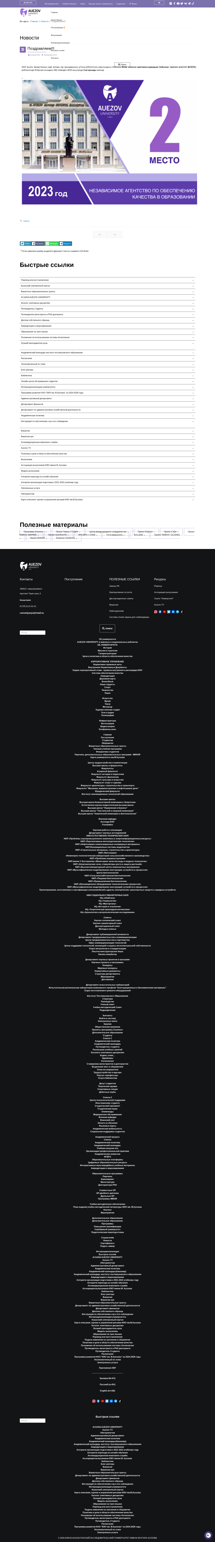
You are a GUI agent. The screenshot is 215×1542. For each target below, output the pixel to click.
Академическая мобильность (107, 1129)
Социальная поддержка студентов (107, 1132)
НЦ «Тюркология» (107, 901)
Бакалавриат (107, 1179)
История (107, 648)
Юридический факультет (107, 791)
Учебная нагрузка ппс (107, 1148)
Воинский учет (107, 1120)
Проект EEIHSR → (38, 538)
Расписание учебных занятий (107, 1050)
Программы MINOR (107, 1199)
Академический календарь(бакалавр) (107, 1271)
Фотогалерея (107, 724)
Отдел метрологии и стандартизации (107, 949)
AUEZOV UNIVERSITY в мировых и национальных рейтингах (107, 642)
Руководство (107, 1001)
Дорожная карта (107, 679)
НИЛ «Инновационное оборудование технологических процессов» (107, 884)
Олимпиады (108, 1112)
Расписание (26, 358)
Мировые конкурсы (107, 968)
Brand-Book (107, 681)
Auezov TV (26, 448)
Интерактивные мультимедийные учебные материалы (107, 1165)
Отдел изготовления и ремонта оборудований (107, 991)
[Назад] (100, 234)
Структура (107, 999)
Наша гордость (107, 684)
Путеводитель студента (107, 1047)
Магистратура (107, 1182)
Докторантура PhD (107, 1185)
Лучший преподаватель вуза (34, 343)
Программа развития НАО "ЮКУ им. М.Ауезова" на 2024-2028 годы (52, 393)
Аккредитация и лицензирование (36, 326)
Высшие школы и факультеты (101, 4)
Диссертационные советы (121, 598)
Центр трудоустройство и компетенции (107, 763)
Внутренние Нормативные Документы (107, 667)
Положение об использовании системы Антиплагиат (45, 337)
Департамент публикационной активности (107, 934)
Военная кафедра (107, 819)
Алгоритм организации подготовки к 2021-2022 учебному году (49, 482)
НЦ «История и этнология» (107, 907)
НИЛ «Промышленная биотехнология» (107, 881)
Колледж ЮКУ (107, 822)
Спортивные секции (107, 1089)
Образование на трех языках (34, 332)
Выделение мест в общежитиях (107, 1067)
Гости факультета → (116, 535)
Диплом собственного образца (35, 320)
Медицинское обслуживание (107, 1114)
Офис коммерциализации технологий (107, 943)
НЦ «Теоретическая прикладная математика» (107, 909)
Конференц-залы (107, 729)
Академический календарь (107, 1044)
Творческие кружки (107, 1086)
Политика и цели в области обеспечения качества (44, 454)
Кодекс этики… (107, 1055)
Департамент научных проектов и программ (107, 959)
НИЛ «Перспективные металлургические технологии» (107, 841)
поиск (108, 628)
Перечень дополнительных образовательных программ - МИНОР (107, 755)
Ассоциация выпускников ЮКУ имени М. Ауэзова (44, 465)
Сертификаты (107, 1243)
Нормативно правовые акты (107, 664)
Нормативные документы (107, 971)
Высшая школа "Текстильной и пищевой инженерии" (107, 811)
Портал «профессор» (107, 1075)
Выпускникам (56, 35)
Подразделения (107, 1010)
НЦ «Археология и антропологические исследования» (107, 912)
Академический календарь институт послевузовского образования (52, 353)
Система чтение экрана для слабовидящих (129, 617)
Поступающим (57, 28)
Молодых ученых (107, 929)
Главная (54, 12)
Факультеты (107, 768)
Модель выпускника (30, 471)
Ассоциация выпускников (166, 592)
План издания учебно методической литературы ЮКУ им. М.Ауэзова (107, 1207)
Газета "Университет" (164, 598)
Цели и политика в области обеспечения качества (108, 656)
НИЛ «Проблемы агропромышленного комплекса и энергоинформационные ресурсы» (107, 839)
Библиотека (26, 375)
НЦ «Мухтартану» (107, 904)
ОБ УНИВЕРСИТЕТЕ (107, 645)
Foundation (107, 825)
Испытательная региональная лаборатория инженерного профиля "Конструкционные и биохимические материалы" (107, 988)
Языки (134, 4)
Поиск (123, 65)
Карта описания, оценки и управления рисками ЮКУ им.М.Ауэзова (52, 500)
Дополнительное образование (107, 1033)
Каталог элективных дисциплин (35, 303)
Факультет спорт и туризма (107, 783)
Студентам (120, 4)
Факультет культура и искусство (107, 780)
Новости (107, 1240)
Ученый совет (107, 1004)
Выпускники (26, 459)
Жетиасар (107, 707)
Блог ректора (27, 370)
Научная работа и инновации (107, 830)
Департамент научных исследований (107, 833)
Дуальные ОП (107, 1196)
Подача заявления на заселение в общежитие (107, 1340)
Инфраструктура (107, 721)
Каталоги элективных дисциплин (107, 1052)
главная (26, 221)
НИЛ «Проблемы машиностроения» (107, 858)
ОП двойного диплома (107, 1193)
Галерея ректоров (107, 653)
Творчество (107, 690)
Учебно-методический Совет (107, 1007)
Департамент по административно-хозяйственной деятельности (51, 410)
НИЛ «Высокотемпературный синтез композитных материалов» (107, 867)
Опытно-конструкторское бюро (107, 951)
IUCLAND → (139, 535)
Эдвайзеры (107, 1058)
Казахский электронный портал (35, 286)
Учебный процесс (69, 4)
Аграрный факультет (107, 771)
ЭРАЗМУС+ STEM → (88, 535)
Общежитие (107, 743)
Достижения (108, 979)
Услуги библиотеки (107, 1078)
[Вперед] (114, 234)
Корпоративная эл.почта (120, 592)
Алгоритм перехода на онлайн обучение (39, 477)
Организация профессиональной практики (107, 1151)
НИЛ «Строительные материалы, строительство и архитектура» (107, 850)
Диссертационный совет (107, 926)
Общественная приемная (107, 1027)
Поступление (73, 579)
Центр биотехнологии (107, 873)
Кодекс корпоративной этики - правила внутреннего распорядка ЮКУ (107, 670)
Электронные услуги (30, 488)
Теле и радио (107, 713)
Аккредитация (108, 676)
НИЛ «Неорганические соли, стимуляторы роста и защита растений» (107, 864)
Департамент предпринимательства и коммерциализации (108, 937)
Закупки (107, 1024)
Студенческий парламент (107, 1106)
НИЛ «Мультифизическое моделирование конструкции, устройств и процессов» (107, 870)
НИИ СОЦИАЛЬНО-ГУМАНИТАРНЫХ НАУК (107, 895)
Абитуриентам (27, 494)
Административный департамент (36, 398)
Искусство (107, 698)
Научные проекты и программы (108, 962)
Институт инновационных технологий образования (107, 794)
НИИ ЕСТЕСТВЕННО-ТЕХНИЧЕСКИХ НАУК (107, 836)
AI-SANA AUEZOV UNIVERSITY (35, 297)
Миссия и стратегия (107, 651)
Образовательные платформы (107, 1160)
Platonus (158, 586)
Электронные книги (107, 1021)
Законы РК (114, 586)
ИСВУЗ (107, 1157)
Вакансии (25, 431)
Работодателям (116, 611)
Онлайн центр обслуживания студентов (39, 381)
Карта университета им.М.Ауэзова (107, 757)
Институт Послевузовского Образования (107, 996)
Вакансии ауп (27, 436)
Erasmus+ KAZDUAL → (67, 538)
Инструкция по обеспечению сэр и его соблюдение (44, 421)
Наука (82, 4)
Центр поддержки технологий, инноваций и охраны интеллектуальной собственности (107, 946)
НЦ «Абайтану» (107, 898)
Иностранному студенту (107, 1103)
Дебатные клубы (107, 1092)
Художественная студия (108, 710)
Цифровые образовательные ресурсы (107, 1162)
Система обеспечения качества (107, 673)
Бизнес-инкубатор (107, 954)
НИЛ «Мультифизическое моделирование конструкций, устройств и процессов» (107, 887)
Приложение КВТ (107, 1368)
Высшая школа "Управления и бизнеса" (107, 808)
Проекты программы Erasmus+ (107, 1030)
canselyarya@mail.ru (32, 613)
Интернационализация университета (38, 387)
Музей (108, 701)
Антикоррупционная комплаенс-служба (39, 442)
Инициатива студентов (107, 752)
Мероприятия (107, 977)
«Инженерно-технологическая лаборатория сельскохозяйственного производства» (108, 856)
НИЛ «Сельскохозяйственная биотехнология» (107, 876)
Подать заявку (107, 1246)
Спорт (107, 687)
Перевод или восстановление (35, 280)
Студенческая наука (107, 1109)
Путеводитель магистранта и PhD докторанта (42, 314)
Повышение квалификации (107, 1226)
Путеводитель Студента (32, 309)
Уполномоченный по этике (33, 364)
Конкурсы (107, 965)
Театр (107, 704)
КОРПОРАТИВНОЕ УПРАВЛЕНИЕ (107, 662)
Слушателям (107, 1238)
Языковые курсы (107, 1126)
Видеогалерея (107, 726)
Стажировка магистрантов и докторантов (107, 1064)
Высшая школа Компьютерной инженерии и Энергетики (107, 802)
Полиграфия (107, 715)
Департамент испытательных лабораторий (107, 985)
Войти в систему (107, 1018)
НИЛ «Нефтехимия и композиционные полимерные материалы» (107, 844)
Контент (108, 1210)
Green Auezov (56, 20)
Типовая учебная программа (107, 749)
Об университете (52, 4)
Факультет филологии (107, 777)
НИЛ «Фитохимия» (107, 853)
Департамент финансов (32, 404)
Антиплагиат (107, 1061)
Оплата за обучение (107, 1123)
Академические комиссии (107, 1154)
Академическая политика (32, 415)
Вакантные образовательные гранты (38, 291)
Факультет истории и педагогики (107, 774)
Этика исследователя (107, 1070)
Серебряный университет (108, 1229)
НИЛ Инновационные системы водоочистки (107, 847)
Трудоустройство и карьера (107, 1072)
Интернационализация (60, 43)
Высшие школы (107, 799)
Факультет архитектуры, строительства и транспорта (107, 785)
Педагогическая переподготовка (107, 1232)
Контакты (54, 58)
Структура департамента (107, 974)
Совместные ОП (107, 1190)
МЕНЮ (28, 3)
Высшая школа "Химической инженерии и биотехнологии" (107, 814)
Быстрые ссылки (57, 50)
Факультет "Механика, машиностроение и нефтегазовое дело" (107, 788)
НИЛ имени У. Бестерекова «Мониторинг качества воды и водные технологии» (107, 861)
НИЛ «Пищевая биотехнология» (107, 878)
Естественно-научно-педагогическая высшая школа (108, 805)
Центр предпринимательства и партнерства (107, 940)
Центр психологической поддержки (107, 1100)
